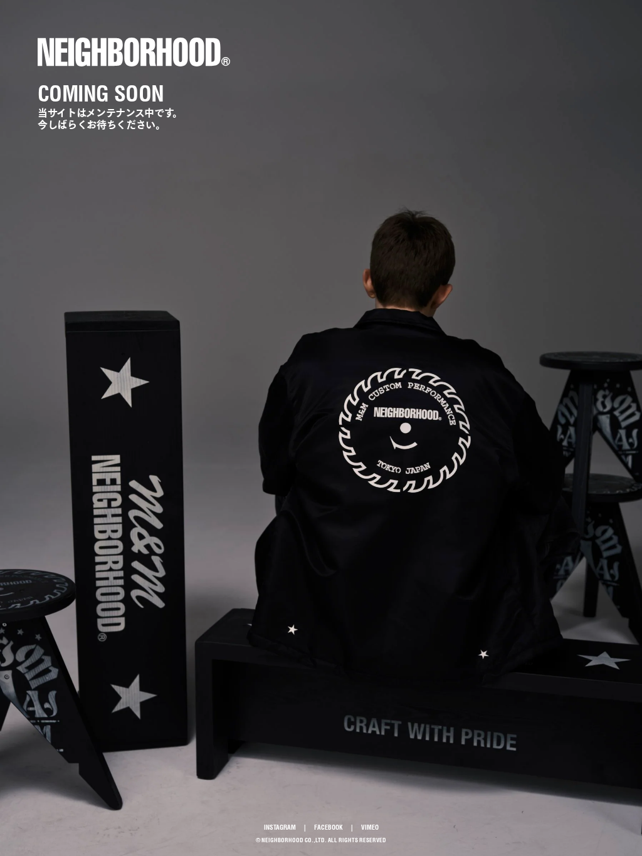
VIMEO (370, 827)
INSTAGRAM (280, 827)
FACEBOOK (328, 827)
